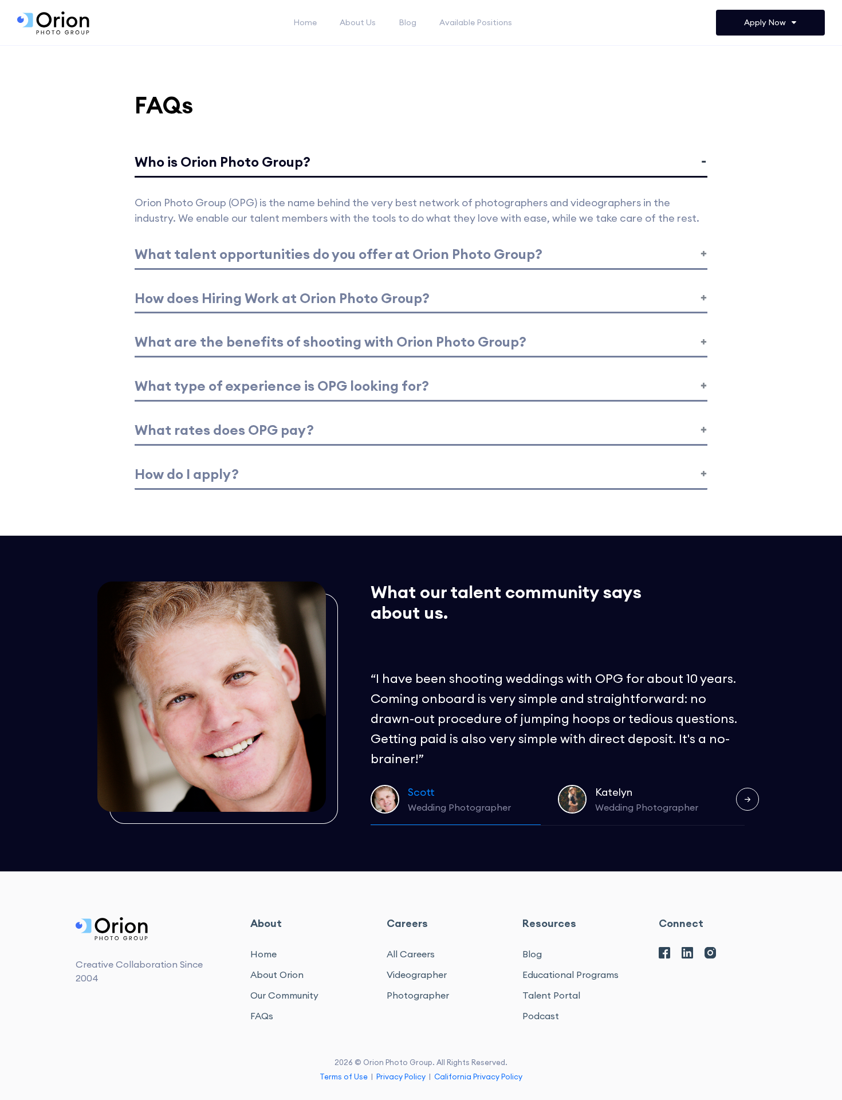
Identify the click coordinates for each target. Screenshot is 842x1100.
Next (747, 799)
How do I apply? (187, 473)
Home (305, 22)
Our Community (284, 995)
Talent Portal (551, 995)
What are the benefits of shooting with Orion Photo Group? (330, 341)
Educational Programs (570, 974)
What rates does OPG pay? (224, 429)
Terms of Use (344, 1076)
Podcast (540, 1016)
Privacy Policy (401, 1076)
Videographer (417, 974)
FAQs (261, 1016)
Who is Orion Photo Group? (222, 161)
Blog (407, 22)
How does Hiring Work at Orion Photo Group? (282, 298)
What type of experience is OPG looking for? (282, 385)
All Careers (411, 954)
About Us (358, 22)
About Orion (277, 974)
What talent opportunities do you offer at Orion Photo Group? (338, 253)
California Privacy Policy (478, 1076)
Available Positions (475, 22)
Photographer (418, 995)
